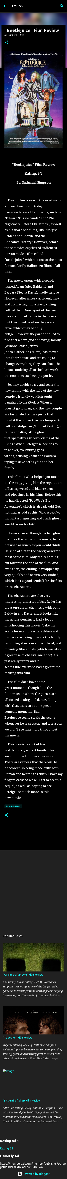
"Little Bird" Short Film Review (21, 1100)
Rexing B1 (6, 1148)
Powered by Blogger (36, 1173)
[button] (6, 42)
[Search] (62, 5)
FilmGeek (16, 6)
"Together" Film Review (17, 1037)
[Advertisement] (33, 889)
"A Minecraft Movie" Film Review (23, 974)
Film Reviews (13, 806)
